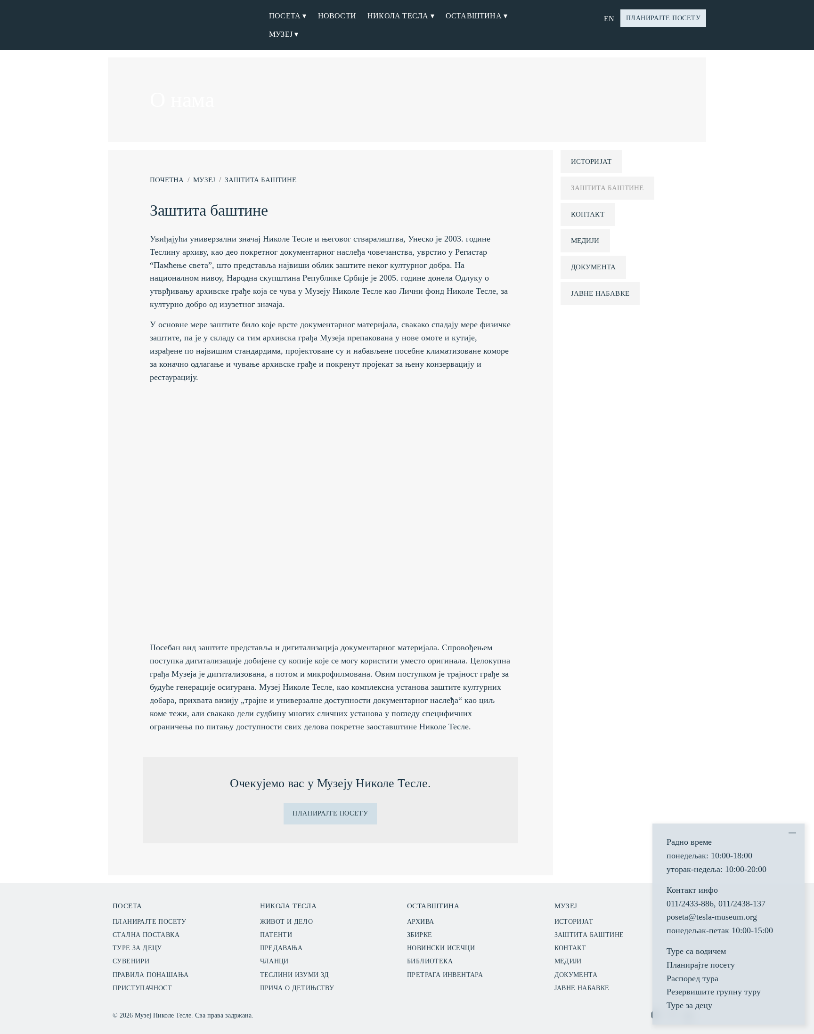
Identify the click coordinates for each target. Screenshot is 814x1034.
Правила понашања (150, 974)
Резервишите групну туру (714, 991)
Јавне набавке (600, 293)
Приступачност (142, 988)
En (609, 19)
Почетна (167, 180)
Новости (337, 16)
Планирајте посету (663, 18)
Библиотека (430, 961)
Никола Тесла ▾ (400, 16)
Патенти (276, 934)
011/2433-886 (690, 903)
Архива (420, 921)
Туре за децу (137, 948)
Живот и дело (286, 921)
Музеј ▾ (283, 34)
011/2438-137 (741, 903)
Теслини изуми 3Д (294, 974)
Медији (585, 240)
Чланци (274, 961)
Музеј (204, 180)
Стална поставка (146, 934)
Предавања (281, 948)
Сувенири (131, 961)
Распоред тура (692, 978)
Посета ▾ (288, 16)
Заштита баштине (260, 180)
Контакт (587, 214)
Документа (593, 267)
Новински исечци (441, 948)
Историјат (591, 161)
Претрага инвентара (445, 974)
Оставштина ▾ (476, 16)
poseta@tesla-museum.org (712, 916)
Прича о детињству (297, 988)
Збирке (419, 934)
